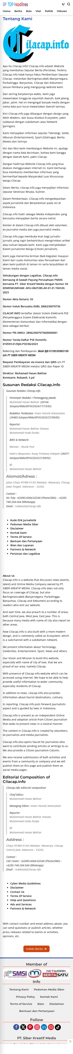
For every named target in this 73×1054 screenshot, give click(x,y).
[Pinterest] (30, 1027)
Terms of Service (21, 1004)
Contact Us (17, 892)
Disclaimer (17, 528)
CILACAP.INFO (11, 313)
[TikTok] (58, 1027)
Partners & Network (23, 549)
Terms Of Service (21, 537)
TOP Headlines (18, 4)
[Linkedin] (44, 1027)
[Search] (68, 4)
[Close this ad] (70, 1041)
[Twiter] (23, 1027)
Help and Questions (23, 900)
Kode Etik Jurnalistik (23, 520)
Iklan (40, 1004)
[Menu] (5, 4)
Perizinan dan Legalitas (25, 553)
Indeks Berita (34, 949)
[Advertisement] (36, 1049)
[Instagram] (37, 1027)
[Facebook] (16, 1027)
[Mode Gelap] (63, 4)
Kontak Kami (18, 532)
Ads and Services (21, 904)
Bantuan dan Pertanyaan (26, 541)
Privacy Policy (25, 996)
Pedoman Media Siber (24, 524)
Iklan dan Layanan (22, 545)
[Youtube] (51, 1027)
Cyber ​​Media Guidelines (25, 883)
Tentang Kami (19, 989)
